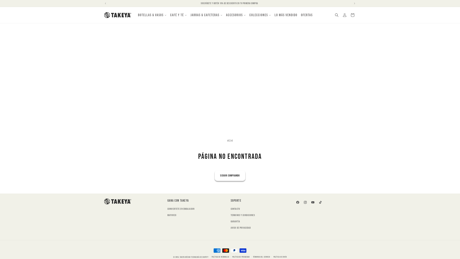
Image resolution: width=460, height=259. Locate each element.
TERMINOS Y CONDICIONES (243, 215)
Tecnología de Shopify (199, 257)
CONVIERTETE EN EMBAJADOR (181, 208)
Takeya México (185, 257)
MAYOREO (171, 215)
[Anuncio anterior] (105, 3)
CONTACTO (235, 208)
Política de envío (280, 257)
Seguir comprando (230, 175)
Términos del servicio (261, 257)
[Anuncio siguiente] (354, 3)
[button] (337, 15)
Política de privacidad (240, 257)
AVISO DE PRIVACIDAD (241, 227)
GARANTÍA (235, 221)
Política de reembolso (220, 257)
